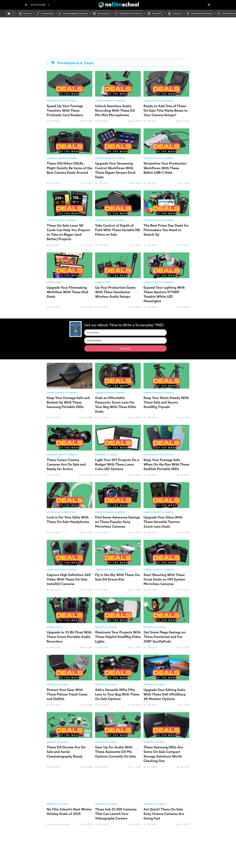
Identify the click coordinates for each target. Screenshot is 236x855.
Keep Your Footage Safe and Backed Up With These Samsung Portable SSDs (68, 402)
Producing (176, 13)
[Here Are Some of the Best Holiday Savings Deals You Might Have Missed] (69, 844)
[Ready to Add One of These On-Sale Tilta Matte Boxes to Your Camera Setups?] (166, 83)
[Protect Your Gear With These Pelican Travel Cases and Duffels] (69, 667)
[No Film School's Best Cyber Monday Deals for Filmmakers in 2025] (118, 844)
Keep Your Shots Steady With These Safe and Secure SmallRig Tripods (166, 402)
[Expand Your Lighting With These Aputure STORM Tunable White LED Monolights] (166, 265)
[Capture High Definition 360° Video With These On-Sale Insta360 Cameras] (69, 552)
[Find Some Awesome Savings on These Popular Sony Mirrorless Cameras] (118, 495)
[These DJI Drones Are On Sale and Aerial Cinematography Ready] (69, 725)
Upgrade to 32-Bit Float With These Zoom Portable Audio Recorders (69, 636)
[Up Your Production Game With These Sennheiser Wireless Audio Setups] (118, 265)
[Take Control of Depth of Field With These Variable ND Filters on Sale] (118, 203)
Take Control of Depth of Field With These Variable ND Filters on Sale (117, 229)
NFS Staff (55, 121)
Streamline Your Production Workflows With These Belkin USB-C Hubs (165, 167)
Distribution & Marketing (201, 13)
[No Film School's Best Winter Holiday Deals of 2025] (69, 787)
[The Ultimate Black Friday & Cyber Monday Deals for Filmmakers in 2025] (166, 844)
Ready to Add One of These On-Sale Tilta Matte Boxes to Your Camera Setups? (166, 110)
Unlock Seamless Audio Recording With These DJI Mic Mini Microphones (115, 110)
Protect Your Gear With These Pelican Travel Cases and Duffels (67, 694)
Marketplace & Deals (106, 455)
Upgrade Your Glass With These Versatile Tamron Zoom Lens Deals (163, 521)
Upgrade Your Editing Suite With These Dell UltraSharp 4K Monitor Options (165, 694)
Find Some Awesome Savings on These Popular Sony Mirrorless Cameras (117, 521)
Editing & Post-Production (130, 13)
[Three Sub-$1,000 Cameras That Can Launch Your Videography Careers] (118, 787)
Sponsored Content (60, 824)
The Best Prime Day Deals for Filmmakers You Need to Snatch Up (166, 229)
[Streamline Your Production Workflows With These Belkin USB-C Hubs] (166, 141)
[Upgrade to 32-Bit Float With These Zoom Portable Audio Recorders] (69, 610)
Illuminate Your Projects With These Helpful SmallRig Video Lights (118, 636)
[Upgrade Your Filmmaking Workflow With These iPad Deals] (69, 265)
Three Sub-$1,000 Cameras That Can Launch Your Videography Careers (116, 813)
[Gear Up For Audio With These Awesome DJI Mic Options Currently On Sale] (118, 725)
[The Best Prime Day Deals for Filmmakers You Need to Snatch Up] (166, 203)
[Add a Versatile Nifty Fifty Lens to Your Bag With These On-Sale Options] (118, 667)
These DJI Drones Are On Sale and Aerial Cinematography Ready (66, 751)
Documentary (103, 13)
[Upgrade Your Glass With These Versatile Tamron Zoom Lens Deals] (166, 495)
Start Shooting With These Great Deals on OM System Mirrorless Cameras (164, 579)
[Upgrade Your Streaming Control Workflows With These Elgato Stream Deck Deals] (118, 141)
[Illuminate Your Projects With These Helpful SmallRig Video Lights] (118, 610)
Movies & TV (157, 13)
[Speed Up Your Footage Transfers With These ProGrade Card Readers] (69, 83)
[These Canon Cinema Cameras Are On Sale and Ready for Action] (69, 437)
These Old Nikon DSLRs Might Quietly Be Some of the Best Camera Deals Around (69, 167)
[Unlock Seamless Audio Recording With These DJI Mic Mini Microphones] (118, 83)
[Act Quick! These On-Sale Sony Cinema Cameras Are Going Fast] (166, 787)
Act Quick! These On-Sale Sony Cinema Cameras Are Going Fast (164, 813)
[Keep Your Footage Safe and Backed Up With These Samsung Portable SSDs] (69, 375)
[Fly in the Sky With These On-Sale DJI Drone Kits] (118, 552)
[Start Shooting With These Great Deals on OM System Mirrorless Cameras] (166, 552)
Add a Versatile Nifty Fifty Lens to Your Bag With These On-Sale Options (117, 694)
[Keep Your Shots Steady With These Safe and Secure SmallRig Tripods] (166, 375)
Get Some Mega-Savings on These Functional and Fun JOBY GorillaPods (164, 636)
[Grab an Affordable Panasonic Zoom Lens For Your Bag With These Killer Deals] (118, 375)
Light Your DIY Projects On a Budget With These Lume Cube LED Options (117, 464)
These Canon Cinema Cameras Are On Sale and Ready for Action (66, 464)
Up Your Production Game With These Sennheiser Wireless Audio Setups (115, 292)
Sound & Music (54, 282)
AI (13, 13)
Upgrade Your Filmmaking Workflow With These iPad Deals (67, 292)
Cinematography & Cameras (75, 13)
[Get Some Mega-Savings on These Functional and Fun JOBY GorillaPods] (166, 610)
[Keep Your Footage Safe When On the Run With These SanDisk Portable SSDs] (166, 437)
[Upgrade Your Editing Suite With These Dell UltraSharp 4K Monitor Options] (166, 667)
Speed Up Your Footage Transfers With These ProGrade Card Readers (65, 110)
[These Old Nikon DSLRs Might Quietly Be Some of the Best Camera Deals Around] (69, 141)
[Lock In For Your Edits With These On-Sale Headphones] (69, 495)
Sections (38, 4)
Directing (27, 13)
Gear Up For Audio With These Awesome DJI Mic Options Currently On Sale (115, 751)
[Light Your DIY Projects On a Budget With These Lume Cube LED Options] (118, 437)
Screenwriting (47, 13)
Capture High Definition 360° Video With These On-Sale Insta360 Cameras (69, 579)
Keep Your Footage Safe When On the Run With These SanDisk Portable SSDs (166, 464)
